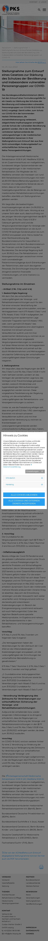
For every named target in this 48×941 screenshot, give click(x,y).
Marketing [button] (10, 484)
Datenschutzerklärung (11, 467)
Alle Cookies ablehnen (24, 495)
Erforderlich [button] (10, 478)
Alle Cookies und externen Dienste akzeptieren (24, 502)
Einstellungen (32, 471)
